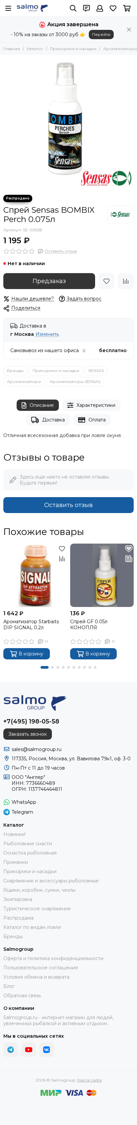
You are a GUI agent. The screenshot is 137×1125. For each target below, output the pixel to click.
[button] (45, 667)
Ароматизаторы (120, 48)
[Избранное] (106, 281)
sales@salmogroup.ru (37, 749)
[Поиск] (73, 8)
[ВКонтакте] (46, 1049)
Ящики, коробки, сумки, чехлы (39, 890)
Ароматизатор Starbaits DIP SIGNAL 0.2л (31, 625)
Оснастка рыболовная (30, 853)
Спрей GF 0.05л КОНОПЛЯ (88, 625)
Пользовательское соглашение (40, 968)
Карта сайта (89, 1080)
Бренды (15, 370)
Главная (11, 48)
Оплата (97, 420)
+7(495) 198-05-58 (31, 721)
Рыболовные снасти (27, 844)
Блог (9, 986)
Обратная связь (22, 996)
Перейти (101, 34)
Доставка (53, 420)
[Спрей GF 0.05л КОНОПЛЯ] (102, 575)
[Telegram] (10, 1049)
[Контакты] (86, 8)
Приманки (15, 862)
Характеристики (95, 405)
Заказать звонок (27, 734)
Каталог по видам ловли (32, 927)
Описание (42, 405)
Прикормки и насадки (73, 48)
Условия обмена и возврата (36, 977)
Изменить (47, 334)
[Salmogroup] (32, 8)
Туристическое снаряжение (37, 909)
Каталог (35, 48)
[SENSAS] (120, 214)
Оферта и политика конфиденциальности (53, 958)
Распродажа (18, 918)
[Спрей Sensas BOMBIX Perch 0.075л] (68, 123)
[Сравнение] (126, 281)
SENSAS (96, 370)
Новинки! (14, 834)
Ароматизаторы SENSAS (75, 381)
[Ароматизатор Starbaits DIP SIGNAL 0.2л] (35, 575)
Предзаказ (49, 281)
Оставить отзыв (68, 505)
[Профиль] (99, 8)
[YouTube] (28, 1049)
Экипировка (17, 899)
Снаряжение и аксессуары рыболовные (51, 881)
